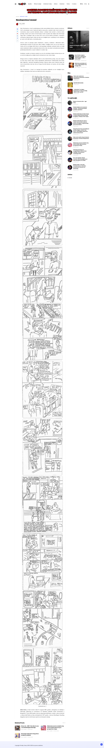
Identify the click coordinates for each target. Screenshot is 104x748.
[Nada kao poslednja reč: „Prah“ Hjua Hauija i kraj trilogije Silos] (71, 65)
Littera (55, 4)
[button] (17, 40)
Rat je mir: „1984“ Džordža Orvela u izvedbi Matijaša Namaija (30, 726)
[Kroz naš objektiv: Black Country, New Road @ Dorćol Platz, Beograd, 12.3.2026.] (70, 160)
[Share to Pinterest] (17, 33)
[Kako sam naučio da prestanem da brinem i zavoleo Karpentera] (70, 78)
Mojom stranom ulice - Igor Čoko (78, 46)
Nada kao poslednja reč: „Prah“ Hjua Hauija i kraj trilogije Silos (81, 64)
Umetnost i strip (47, 4)
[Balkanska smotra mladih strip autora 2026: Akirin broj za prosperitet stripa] (43, 728)
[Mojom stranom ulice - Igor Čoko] (70, 103)
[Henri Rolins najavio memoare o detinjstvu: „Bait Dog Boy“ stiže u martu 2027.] (71, 57)
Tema (68, 4)
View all (64, 722)
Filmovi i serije (37, 4)
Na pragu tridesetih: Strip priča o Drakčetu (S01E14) (30, 734)
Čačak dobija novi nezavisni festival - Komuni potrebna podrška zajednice (80, 108)
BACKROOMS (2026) (78, 83)
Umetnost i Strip (23, 16)
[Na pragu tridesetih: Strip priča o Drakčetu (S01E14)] (17, 735)
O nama (74, 4)
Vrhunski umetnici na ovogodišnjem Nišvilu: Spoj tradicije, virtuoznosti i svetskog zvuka (79, 151)
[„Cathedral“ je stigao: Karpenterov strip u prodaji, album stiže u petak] (70, 91)
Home (17, 16)
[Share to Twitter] (17, 31)
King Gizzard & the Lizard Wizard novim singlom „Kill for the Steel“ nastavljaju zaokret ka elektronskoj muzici (81, 130)
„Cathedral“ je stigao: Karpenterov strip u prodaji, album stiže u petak (80, 91)
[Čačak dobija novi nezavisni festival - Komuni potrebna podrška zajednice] (70, 109)
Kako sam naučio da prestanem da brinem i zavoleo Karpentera (81, 77)
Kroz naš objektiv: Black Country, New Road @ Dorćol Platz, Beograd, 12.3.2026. (80, 159)
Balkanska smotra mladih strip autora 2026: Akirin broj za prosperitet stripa (55, 727)
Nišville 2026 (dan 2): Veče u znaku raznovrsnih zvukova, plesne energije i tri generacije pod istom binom (80, 122)
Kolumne (62, 4)
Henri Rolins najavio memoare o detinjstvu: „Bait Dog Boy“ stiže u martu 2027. (80, 57)
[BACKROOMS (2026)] (70, 84)
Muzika (30, 4)
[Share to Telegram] (17, 38)
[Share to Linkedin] (17, 35)
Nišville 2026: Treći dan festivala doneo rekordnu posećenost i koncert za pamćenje (79, 166)
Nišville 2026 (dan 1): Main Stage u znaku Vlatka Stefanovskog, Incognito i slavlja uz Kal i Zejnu (81, 115)
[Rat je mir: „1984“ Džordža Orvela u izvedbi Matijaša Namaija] (17, 728)
